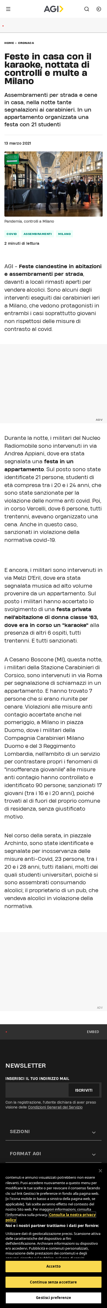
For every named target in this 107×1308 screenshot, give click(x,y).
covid (12, 234)
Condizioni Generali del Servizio (55, 1107)
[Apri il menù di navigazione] (8, 9)
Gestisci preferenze (53, 1297)
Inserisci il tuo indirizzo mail (37, 1078)
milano (64, 234)
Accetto (53, 1266)
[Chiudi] (100, 1171)
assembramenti (38, 234)
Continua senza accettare (53, 1282)
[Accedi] (99, 9)
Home (9, 43)
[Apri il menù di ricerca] (86, 9)
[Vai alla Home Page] (54, 9)
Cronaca (26, 43)
